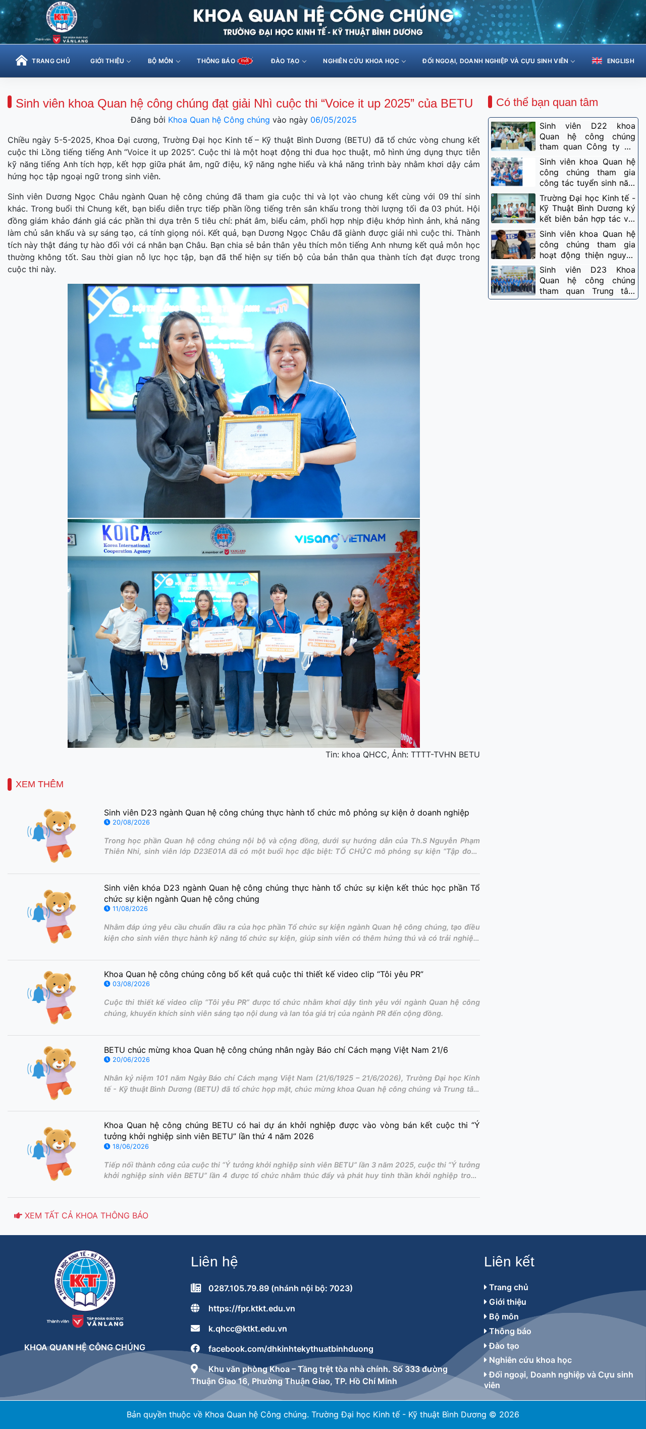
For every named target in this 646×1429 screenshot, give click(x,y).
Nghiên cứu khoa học (361, 61)
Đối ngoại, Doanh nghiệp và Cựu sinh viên (495, 61)
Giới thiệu (107, 61)
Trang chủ (507, 1287)
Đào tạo (285, 61)
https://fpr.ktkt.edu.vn (251, 1308)
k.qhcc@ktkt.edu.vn (247, 1328)
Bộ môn (161, 61)
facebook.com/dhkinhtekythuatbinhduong (290, 1349)
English (620, 61)
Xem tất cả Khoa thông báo (85, 1215)
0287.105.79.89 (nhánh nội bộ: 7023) (280, 1288)
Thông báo (509, 1331)
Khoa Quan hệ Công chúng (219, 120)
